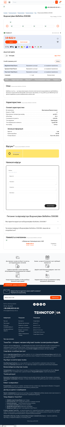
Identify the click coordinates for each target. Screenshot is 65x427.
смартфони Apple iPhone (14, 354)
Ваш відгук (12, 192)
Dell (24, 363)
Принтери (30, 364)
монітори (12, 364)
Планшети (38, 356)
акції (58, 412)
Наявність (56, 80)
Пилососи (37, 393)
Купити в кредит (24, 42)
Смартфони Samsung (38, 332)
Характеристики (17, 80)
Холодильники (7, 370)
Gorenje (25, 370)
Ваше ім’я (12, 176)
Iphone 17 (35, 323)
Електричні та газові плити (11, 377)
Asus (22, 363)
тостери (26, 379)
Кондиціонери (7, 386)
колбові (42, 393)
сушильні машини (26, 371)
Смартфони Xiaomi (38, 334)
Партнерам (6, 323)
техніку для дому (20, 412)
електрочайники (33, 379)
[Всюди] (53, 2)
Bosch (21, 370)
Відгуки (29, 80)
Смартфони (36, 321)
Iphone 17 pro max (38, 330)
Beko (18, 370)
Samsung (32, 370)
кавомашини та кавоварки (11, 379)
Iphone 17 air (36, 325)
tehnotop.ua (16, 345)
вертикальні (55, 393)
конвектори (37, 386)
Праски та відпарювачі (10, 393)
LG (29, 370)
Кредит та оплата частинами (23, 330)
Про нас (6, 321)
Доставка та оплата (23, 327)
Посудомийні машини (37, 371)
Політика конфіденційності (8, 326)
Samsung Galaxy (48, 354)
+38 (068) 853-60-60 (53, 7)
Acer (19, 363)
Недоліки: (12, 187)
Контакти (21, 321)
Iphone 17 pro (36, 327)
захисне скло (57, 356)
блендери (20, 379)
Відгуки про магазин (23, 323)
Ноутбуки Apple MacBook (10, 363)
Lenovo (30, 363)
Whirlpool (37, 370)
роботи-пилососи (8, 394)
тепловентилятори (28, 386)
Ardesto (14, 370)
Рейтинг (10, 170)
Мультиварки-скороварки (53, 377)
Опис (6, 80)
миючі (50, 393)
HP (26, 363)
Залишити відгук (50, 205)
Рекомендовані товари (42, 80)
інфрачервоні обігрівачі (47, 386)
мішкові (46, 393)
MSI (33, 363)
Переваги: (12, 181)
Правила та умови (23, 325)
